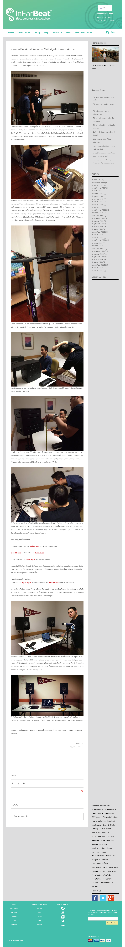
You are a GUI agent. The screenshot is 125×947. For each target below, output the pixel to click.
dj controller (96, 836)
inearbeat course (98, 840)
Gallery (39, 916)
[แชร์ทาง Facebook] (12, 783)
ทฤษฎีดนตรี (96, 860)
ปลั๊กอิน (105, 863)
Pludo (112, 825)
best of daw (96, 833)
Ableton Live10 (97, 809)
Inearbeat (111, 821)
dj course (105, 836)
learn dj (95, 844)
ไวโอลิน (95, 887)
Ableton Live (105, 806)
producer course (98, 856)
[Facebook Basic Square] (95, 898)
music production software (102, 848)
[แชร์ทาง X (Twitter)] (18, 783)
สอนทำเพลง (111, 871)
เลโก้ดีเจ (95, 883)
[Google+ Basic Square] (111, 898)
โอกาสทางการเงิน (106, 883)
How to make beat (99, 821)
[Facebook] (63, 908)
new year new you (99, 852)
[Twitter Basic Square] (103, 898)
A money (95, 806)
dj (108, 833)
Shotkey (95, 829)
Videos (39, 908)
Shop (39, 912)
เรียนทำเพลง (96, 879)
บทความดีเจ (96, 863)
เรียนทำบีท (107, 875)
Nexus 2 (106, 825)
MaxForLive (96, 825)
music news (103, 844)
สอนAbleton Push (98, 871)
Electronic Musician (110, 817)
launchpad (110, 840)
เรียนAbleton (97, 875)
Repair (39, 924)
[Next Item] (115, 55)
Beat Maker (109, 813)
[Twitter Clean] (63, 921)
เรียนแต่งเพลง (108, 879)
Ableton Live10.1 (111, 809)
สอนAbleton (113, 867)
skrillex (108, 856)
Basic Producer (98, 813)
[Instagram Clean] (63, 917)
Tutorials (13, 775)
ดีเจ (114, 856)
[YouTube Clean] (63, 912)
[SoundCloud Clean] (63, 925)
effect (113, 836)
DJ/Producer (97, 817)
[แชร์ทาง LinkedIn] (24, 783)
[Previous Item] (95, 55)
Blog (39, 920)
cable (104, 833)
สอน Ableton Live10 (99, 867)
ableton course (105, 829)
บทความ (105, 860)
